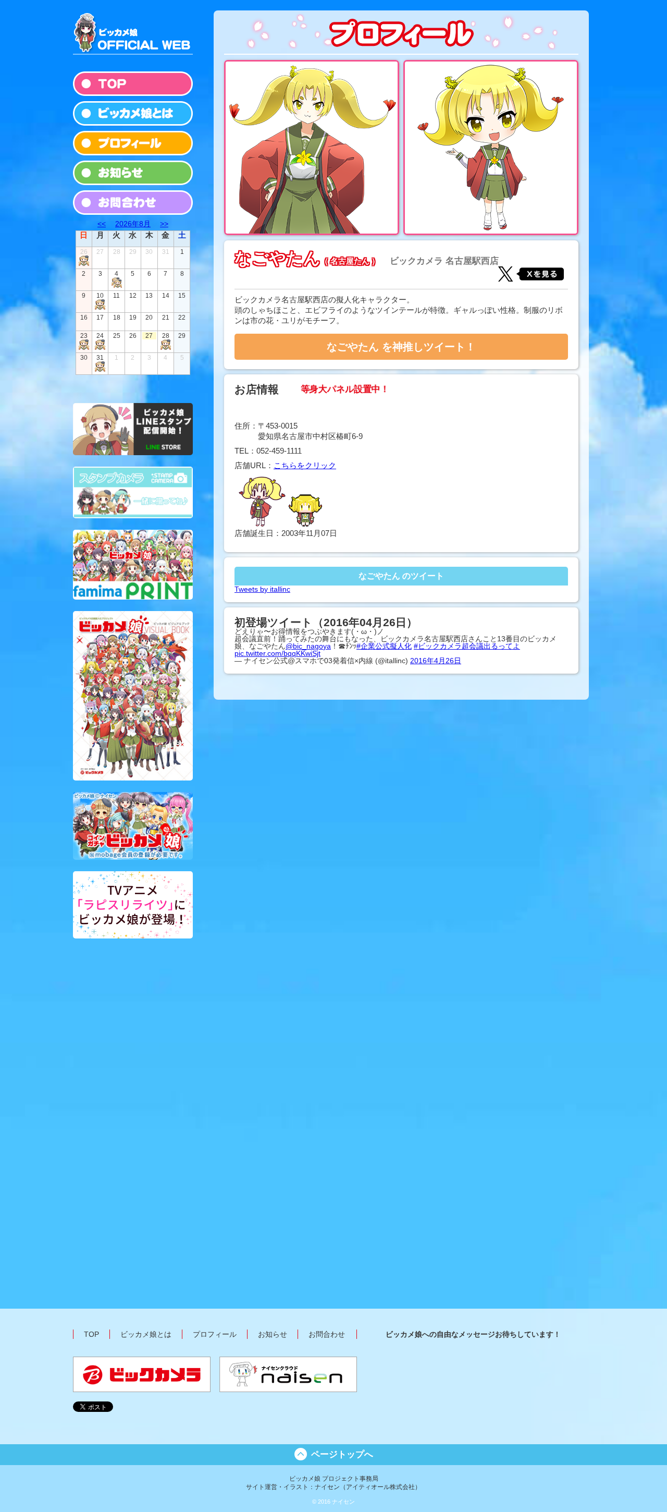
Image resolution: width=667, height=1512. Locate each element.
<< (101, 224)
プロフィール (215, 1334)
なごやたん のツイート (401, 575)
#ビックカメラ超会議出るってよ (467, 646)
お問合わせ (326, 1334)
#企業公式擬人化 (384, 646)
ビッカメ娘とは (145, 1334)
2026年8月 (133, 224)
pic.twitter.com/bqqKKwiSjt (277, 653)
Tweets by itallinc (262, 589)
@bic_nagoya (308, 646)
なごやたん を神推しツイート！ (401, 346)
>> (164, 224)
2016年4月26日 (435, 660)
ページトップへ (342, 1454)
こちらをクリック (305, 465)
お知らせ (272, 1334)
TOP (91, 1334)
